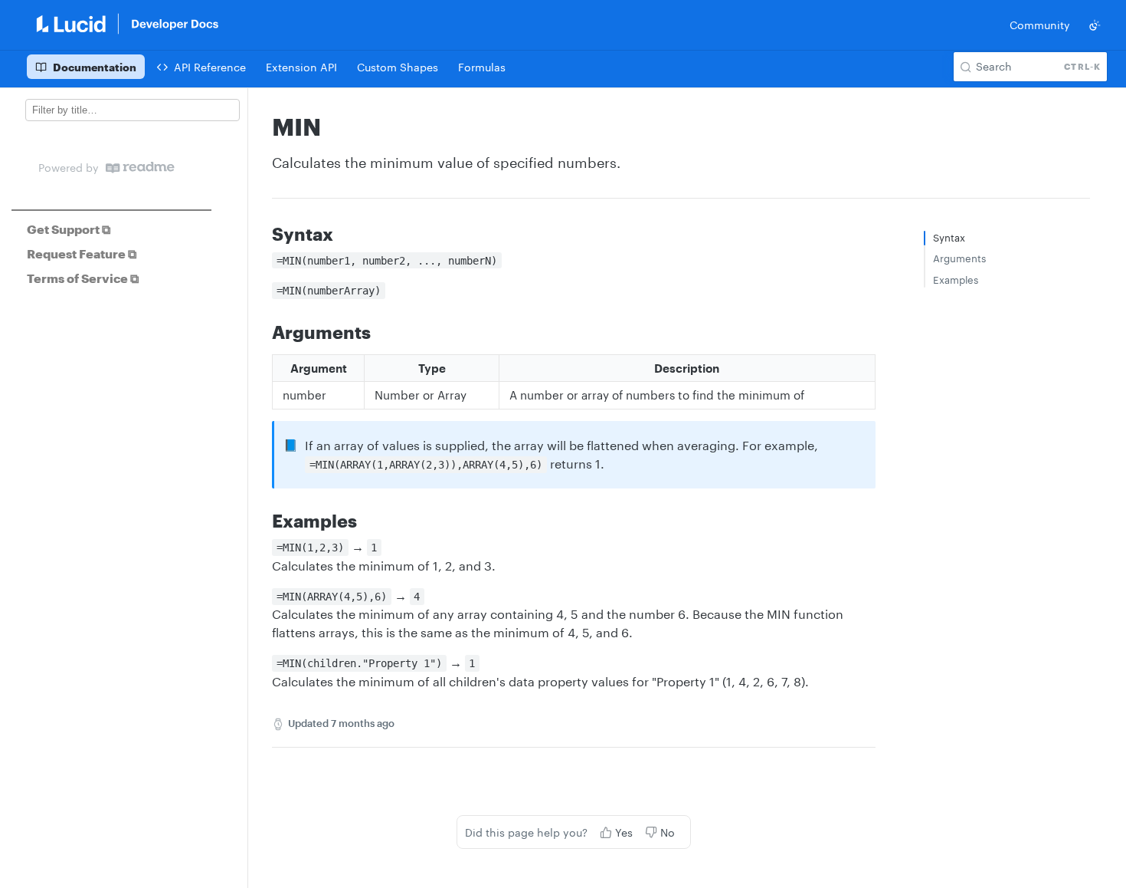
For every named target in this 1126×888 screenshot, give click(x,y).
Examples (955, 280)
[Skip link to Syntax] (261, 233)
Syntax (949, 238)
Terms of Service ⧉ (83, 278)
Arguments (959, 258)
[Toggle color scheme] (1094, 25)
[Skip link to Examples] (261, 520)
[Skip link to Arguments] (261, 332)
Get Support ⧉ (68, 229)
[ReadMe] (140, 167)
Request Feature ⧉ (81, 253)
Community (1040, 24)
